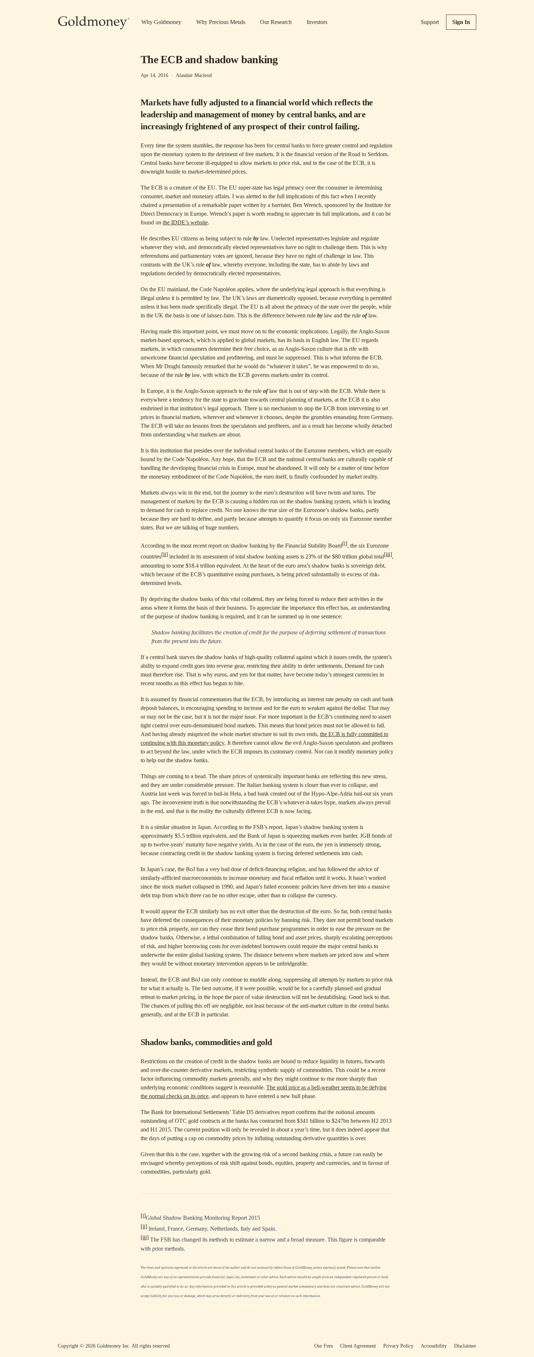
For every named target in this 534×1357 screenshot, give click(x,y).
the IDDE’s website (185, 222)
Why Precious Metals (220, 22)
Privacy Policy (398, 1346)
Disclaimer (465, 1346)
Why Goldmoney (161, 22)
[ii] (164, 554)
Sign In (461, 22)
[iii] (388, 554)
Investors (317, 22)
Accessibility (434, 1346)
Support (430, 22)
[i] (344, 543)
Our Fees (323, 1346)
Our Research (276, 22)
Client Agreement (358, 1346)
